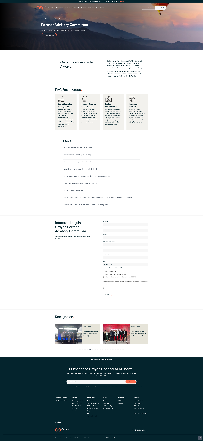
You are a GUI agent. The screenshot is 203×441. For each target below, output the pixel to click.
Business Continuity (77, 403)
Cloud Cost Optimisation (140, 413)
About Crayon (100, 7)
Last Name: (106, 228)
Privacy (57, 438)
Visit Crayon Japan (108, 408)
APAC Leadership (107, 406)
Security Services (138, 401)
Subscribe (131, 382)
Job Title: (105, 248)
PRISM (120, 401)
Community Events (92, 416)
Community (59, 7)
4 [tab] (87, 349)
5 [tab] (90, 349)
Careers (105, 401)
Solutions (74, 397)
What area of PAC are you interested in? (113, 268)
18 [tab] (123, 349)
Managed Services (139, 408)
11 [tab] (105, 349)
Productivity (75, 408)
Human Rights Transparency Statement (79, 438)
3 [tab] (85, 349)
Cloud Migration (138, 403)
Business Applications (77, 401)
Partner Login (160, 8)
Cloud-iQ (120, 403)
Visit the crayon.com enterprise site (88, 1)
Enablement (75, 7)
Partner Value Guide (61, 401)
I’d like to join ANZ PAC (111, 271)
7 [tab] (95, 349)
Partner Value (91, 401)
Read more (121, 1)
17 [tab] (120, 349)
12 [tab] (107, 349)
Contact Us (106, 403)
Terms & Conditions (64, 438)
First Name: (106, 221)
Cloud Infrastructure (77, 406)
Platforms (91, 7)
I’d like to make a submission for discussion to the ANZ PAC (120, 277)
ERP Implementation (139, 406)
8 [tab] (97, 349)
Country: (105, 261)
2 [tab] (82, 349)
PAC (88, 413)
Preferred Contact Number (109, 241)
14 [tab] (113, 349)
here (141, 386)
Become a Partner (148, 8)
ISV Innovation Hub (92, 406)
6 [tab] (92, 349)
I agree (105, 284)
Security (74, 411)
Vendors (83, 7)
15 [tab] (115, 349)
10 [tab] (102, 349)
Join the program (49, 35)
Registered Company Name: (110, 254)
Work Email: (106, 234)
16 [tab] (118, 349)
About (104, 397)
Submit (107, 294)
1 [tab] (80, 349)
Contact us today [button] (140, 430)
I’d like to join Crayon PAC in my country (115, 274)
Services (67, 7)
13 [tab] (110, 349)
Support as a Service (139, 411)
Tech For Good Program (93, 403)
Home (42, 19)
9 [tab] (100, 349)
